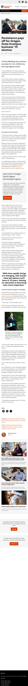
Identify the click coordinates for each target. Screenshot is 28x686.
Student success (17, 427)
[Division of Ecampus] (25, 2)
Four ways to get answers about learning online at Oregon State (12, 483)
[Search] (19, 2)
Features (7, 420)
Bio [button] (9, 435)
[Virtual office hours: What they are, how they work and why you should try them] (14, 456)
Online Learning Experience (9, 463)
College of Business (7, 427)
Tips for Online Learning (20, 488)
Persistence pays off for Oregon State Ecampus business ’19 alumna (12, 44)
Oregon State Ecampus (5, 681)
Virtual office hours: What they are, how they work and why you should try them (12, 459)
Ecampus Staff (18, 487)
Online (17, 7)
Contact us (14, 544)
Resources (18, 463)
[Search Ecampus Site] (19, 2)
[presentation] (22, 2)
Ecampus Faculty (18, 462)
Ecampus (24, 7)
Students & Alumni (15, 420)
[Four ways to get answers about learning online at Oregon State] (14, 480)
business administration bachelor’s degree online (12, 167)
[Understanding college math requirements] (14, 504)
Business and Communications (13, 425)
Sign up (14, 529)
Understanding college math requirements (13, 506)
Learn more (7, 198)
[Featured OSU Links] (22, 2)
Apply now (24, 10)
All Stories (11, 419)
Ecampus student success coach (12, 295)
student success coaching (8, 428)
